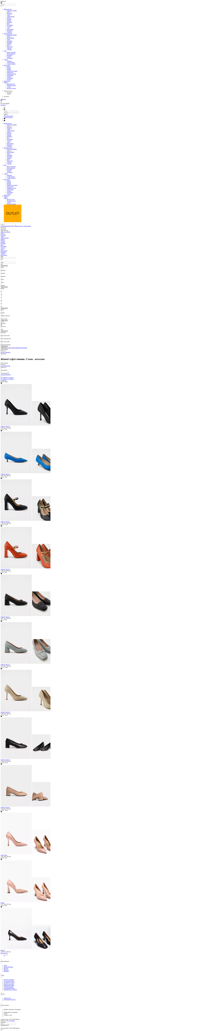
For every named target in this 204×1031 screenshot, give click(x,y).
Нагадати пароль (8, 116)
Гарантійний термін (9, 988)
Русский (9, 92)
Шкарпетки (10, 72)
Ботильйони (10, 29)
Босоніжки (10, 25)
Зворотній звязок (8, 967)
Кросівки (9, 22)
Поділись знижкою (9, 979)
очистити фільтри (5, 352)
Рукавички (10, 78)
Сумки (5, 59)
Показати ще (4, 953)
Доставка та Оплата (9, 982)
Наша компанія (5, 961)
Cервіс (2, 975)
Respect (3, 902)
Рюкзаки (9, 61)
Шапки (9, 66)
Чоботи (9, 18)
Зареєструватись (8, 117)
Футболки (10, 58)
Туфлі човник (10, 16)
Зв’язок (3, 994)
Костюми (9, 55)
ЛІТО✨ (9, 12)
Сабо (8, 28)
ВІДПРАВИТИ (5, 1025)
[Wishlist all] (4, 119)
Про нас (6, 968)
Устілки (9, 79)
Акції (5, 965)
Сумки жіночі (11, 62)
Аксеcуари (7, 65)
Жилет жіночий (11, 52)
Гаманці (9, 76)
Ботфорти (9, 30)
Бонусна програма (9, 984)
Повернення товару (9, 985)
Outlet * (6, 82)
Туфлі (8, 15)
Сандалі (9, 26)
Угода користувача (9, 981)
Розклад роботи (5, 1005)
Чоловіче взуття (8, 33)
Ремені (9, 68)
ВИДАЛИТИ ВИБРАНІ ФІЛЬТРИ (17, 348)
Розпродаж (7, 81)
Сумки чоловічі (11, 64)
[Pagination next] (7, 955)
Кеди (8, 23)
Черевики (9, 13)
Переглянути (4, 265)
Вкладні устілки (11, 88)
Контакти (6, 971)
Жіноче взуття (8, 9)
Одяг (5, 51)
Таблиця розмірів (8, 986)
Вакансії (6, 969)
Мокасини (10, 46)
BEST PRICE (10, 38)
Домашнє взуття (11, 74)
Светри (9, 56)
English (9, 94)
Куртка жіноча (11, 54)
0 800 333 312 (7, 998)
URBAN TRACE (5, 426)
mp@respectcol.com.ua (10, 999)
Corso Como (4, 855)
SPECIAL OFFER (12, 10)
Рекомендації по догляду (10, 989)
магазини (3, 105)
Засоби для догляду (12, 71)
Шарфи (9, 69)
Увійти (5, 114)
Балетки (9, 19)
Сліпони (9, 32)
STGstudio (12, 1020)
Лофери (9, 20)
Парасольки (10, 75)
